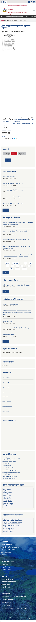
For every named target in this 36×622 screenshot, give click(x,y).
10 (11, 269)
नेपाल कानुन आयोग (6, 463)
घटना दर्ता (5, 564)
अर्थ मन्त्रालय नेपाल (7, 469)
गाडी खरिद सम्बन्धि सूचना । (9, 334)
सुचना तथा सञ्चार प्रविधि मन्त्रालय (10, 476)
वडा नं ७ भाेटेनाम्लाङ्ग (7, 406)
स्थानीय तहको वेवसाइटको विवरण (9, 478)
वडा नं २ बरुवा (6, 382)
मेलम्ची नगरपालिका (7, 489)
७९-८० (4, 136)
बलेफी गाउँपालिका (7, 497)
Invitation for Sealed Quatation (11, 304)
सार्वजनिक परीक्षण (6, 587)
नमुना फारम (22, 154)
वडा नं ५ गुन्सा (5, 397)
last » (24, 269)
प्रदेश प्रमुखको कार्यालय (8, 530)
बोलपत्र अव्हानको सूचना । (8, 321)
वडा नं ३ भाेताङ (6, 387)
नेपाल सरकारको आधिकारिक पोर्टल (10, 471)
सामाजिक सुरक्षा (6, 567)
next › (17, 269)
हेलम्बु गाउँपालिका (7, 498)
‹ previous (15, 263)
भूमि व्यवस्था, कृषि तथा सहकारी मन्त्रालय (12, 522)
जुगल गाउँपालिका (7, 494)
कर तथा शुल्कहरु (6, 552)
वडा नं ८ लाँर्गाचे (6, 411)
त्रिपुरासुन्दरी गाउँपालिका (8, 503)
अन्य (8, 160)
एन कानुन (7, 154)
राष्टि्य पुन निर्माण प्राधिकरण (8, 467)
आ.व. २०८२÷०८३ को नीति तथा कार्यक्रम (12, 197)
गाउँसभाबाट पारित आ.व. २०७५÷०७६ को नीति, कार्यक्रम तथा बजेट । (17, 285)
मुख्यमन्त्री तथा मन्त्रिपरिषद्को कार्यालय (11, 519)
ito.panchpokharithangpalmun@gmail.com (16, 608)
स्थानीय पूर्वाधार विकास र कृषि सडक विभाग (11, 472)
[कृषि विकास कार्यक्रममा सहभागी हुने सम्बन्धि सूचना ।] (9, 41)
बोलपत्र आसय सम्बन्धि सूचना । (9, 176)
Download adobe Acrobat (21, 119)
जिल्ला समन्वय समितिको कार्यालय (9, 461)
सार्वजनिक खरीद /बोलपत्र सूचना (10, 547)
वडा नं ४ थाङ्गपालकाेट (7, 392)
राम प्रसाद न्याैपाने (6, 605)
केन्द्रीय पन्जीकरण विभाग (8, 460)
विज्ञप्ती (4, 555)
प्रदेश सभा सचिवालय (7, 531)
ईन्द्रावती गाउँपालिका (7, 492)
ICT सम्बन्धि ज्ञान (6, 474)
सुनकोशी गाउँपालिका (7, 500)
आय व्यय (14, 154)
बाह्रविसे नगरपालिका (7, 491)
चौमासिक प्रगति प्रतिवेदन (9, 582)
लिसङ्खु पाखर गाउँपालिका (9, 505)
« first (7, 263)
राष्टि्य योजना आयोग (7, 465)
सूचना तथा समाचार (6, 131)
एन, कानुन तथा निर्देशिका (8, 549)
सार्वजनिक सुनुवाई (6, 584)
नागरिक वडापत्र (6, 569)
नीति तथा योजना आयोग (8, 528)
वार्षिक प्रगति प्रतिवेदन (8, 579)
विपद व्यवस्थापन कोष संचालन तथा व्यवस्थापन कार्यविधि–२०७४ (16, 239)
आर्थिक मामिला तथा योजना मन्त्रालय (11, 525)
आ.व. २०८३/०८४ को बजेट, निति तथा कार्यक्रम (13, 183)
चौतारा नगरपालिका (7, 495)
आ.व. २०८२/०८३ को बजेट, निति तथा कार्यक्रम (13, 203)
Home (2, 20)
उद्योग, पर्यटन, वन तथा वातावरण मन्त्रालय (12, 520)
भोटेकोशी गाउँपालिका (7, 501)
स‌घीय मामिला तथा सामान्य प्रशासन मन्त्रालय (12, 458)
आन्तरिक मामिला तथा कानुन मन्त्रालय (11, 523)
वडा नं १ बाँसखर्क (6, 377)
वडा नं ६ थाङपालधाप (7, 401)
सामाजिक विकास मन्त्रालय (9, 527)
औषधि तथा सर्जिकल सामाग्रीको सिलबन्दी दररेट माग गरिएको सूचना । (17, 328)
